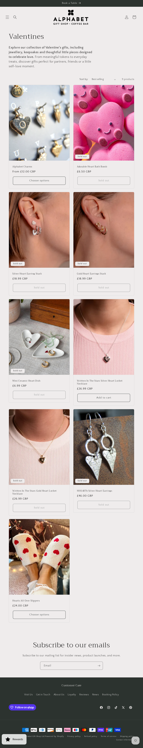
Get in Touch (43, 694)
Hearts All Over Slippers (26, 600)
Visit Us (28, 694)
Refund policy (90, 736)
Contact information (125, 740)
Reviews (84, 694)
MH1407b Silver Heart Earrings (94, 491)
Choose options (39, 180)
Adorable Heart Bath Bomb (92, 166)
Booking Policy (110, 694)
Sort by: (84, 79)
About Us (59, 694)
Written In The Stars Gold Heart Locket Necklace (34, 492)
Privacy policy (74, 736)
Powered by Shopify (54, 736)
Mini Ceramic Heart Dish (26, 380)
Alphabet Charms (22, 166)
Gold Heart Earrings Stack (91, 273)
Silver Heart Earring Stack (27, 273)
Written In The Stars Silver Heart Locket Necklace (100, 382)
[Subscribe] (99, 666)
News (95, 694)
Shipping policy (127, 736)
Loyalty (72, 694)
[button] (7, 17)
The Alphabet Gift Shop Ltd (31, 736)
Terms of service (108, 736)
